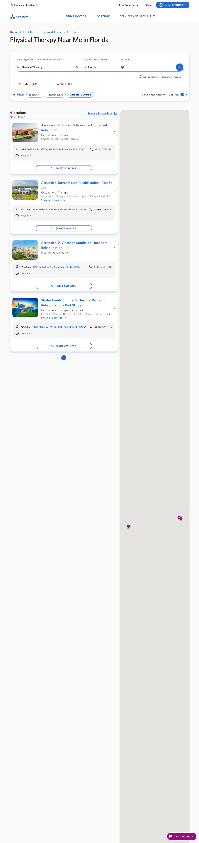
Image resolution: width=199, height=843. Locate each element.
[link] (129, 5)
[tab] (28, 85)
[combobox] (48, 67)
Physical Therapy (53, 32)
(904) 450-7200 (66, 285)
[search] (179, 67)
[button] (77, 67)
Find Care (29, 32)
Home (14, 32)
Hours (24, 155)
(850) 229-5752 (66, 228)
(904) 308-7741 (66, 168)
